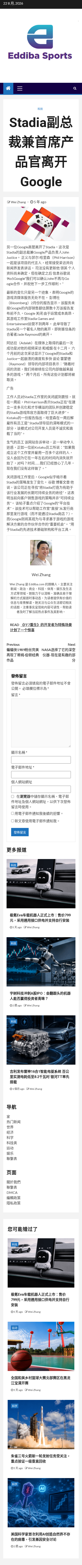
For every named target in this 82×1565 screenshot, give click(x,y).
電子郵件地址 (22, 767)
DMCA (12, 1192)
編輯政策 (14, 1198)
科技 (40, 109)
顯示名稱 (19, 752)
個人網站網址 (21, 782)
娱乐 (10, 1153)
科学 (10, 1137)
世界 (10, 1127)
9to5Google (16, 278)
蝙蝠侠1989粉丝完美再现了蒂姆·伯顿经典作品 (23, 652)
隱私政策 (14, 1203)
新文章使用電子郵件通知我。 (37, 821)
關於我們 (14, 1182)
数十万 (54, 308)
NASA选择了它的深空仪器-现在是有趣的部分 (58, 652)
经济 (10, 1132)
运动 (10, 1148)
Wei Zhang (18, 202)
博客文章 (63, 482)
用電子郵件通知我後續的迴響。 (39, 813)
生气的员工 (15, 442)
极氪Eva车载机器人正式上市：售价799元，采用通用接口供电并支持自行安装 (40, 1299)
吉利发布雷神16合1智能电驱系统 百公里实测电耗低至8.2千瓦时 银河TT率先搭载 (39, 1076)
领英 (63, 268)
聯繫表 (12, 1158)
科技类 (12, 1143)
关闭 (39, 313)
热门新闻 (14, 1122)
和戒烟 (47, 348)
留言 (15, 695)
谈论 (56, 358)
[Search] (75, 88)
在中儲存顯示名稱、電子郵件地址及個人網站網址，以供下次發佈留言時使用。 (41, 801)
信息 (56, 273)
